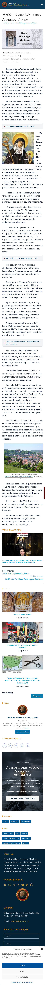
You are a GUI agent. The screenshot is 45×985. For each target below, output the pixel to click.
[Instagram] (9, 884)
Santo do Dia (16, 59)
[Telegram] (14, 884)
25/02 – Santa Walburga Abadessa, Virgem (24, 23)
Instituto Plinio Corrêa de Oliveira (16, 53)
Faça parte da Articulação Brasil (22, 798)
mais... (27, 728)
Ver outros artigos (22, 732)
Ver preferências (22, 977)
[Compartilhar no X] (10, 745)
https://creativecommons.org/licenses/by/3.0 (19, 477)
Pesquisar (37, 696)
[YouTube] (22, 884)
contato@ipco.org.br (19, 921)
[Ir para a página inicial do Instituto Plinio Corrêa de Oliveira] (22, 894)
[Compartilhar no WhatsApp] (22, 745)
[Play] (22, 544)
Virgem (32, 562)
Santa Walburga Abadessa (34, 560)
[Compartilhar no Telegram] (16, 745)
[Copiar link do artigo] (28, 745)
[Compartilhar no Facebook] (4, 745)
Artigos (6, 59)
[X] (18, 884)
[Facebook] (5, 884)
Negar (22, 971)
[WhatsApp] (31, 884)
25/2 (17, 560)
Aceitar (22, 965)
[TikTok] (27, 884)
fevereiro (22, 560)
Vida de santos (29, 59)
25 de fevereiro (10, 560)
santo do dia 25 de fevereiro (20, 562)
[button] (42, 949)
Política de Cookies (16, 982)
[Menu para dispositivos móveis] (41, 4)
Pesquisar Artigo (8, 693)
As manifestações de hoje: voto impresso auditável (22, 646)
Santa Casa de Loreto (22, 614)
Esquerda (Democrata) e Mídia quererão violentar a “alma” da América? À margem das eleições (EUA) (22, 680)
